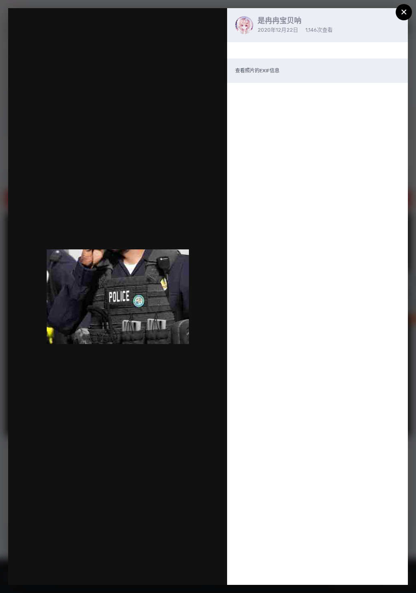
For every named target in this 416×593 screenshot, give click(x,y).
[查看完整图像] (213, 22)
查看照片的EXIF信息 (257, 71)
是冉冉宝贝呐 (279, 20)
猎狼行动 (47, 30)
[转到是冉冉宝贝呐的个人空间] (244, 25)
